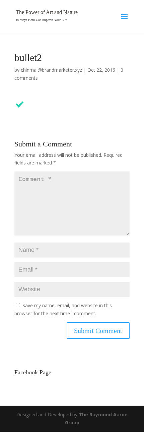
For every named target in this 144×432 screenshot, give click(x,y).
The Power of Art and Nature (47, 12)
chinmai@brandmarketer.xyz (51, 70)
